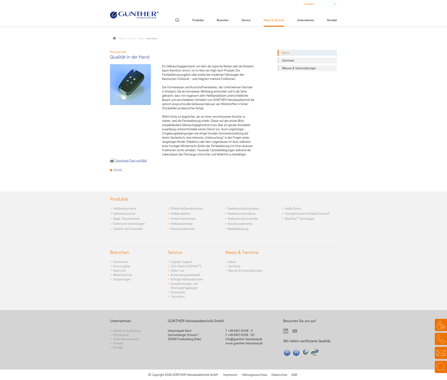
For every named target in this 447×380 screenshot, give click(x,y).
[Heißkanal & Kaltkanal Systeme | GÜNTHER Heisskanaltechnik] (177, 19)
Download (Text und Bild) (131, 160)
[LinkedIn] (285, 332)
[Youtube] (294, 332)
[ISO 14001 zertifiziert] (296, 353)
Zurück (117, 170)
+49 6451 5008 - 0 (240, 330)
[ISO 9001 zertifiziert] (287, 353)
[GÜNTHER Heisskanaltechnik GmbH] (114, 38)
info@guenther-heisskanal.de (243, 339)
